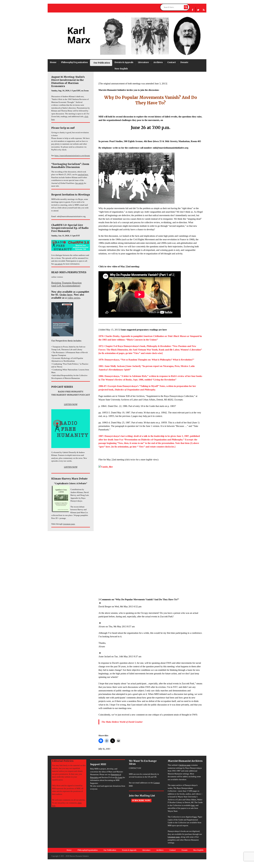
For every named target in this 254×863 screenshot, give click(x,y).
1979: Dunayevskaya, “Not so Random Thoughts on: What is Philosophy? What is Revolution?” (146, 359)
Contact (171, 62)
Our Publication (101, 62)
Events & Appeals (124, 62)
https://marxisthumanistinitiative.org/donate (72, 155)
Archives (158, 62)
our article (59, 264)
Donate (184, 62)
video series (73, 297)
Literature (143, 62)
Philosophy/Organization (74, 62)
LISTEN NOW (70, 404)
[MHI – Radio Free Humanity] (203, 9)
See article (79, 183)
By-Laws (118, 777)
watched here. (83, 174)
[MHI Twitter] (198, 9)
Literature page (69, 524)
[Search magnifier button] (186, 7)
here (193, 805)
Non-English (121, 68)
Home (53, 62)
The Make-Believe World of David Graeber (122, 722)
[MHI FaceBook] (192, 9)
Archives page (184, 765)
